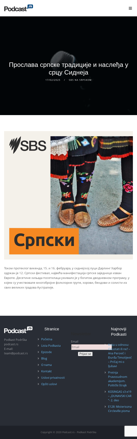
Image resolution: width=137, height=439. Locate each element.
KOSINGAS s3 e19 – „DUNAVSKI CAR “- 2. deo (119, 396)
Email (74, 341)
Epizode (46, 352)
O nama (46, 365)
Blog (44, 358)
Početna (46, 339)
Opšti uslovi (49, 384)
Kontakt (46, 371)
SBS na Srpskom (80, 79)
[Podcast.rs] (18, 8)
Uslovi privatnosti (53, 378)
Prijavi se (85, 353)
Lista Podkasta (51, 346)
